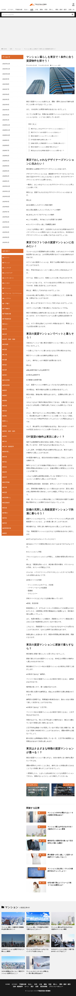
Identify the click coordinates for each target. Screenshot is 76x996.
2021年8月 (5, 84)
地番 (5, 359)
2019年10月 (6, 196)
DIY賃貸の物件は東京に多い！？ (40, 139)
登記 (5, 462)
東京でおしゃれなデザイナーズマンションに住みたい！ (47, 129)
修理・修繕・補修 (9, 339)
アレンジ (7, 262)
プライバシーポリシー (56, 986)
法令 (5, 441)
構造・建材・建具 (61, 9)
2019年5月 (5, 222)
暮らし (51, 9)
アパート (7, 257)
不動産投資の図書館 (44, 991)
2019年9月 (5, 201)
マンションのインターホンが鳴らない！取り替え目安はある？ (37, 972)
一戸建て (43, 840)
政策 (37, 986)
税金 (5, 467)
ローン (27, 986)
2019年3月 (5, 232)
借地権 (6, 344)
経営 (5, 472)
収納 (5, 349)
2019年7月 (5, 212)
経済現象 (7, 482)
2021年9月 (5, 79)
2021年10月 (6, 74)
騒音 (5, 533)
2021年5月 (5, 99)
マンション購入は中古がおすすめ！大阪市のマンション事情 (60, 828)
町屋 (5, 456)
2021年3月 (5, 109)
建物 (41, 9)
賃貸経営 (7, 502)
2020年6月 (5, 155)
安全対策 (7, 380)
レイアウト (7, 298)
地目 (5, 365)
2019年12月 (6, 186)
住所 (5, 334)
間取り (6, 513)
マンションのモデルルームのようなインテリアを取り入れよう (37, 950)
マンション (18, 49)
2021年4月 (5, 104)
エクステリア (8, 273)
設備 (5, 487)
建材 (5, 395)
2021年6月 (5, 94)
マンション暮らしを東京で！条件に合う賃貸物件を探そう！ (40, 49)
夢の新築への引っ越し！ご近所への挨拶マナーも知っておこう (60, 856)
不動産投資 (7, 319)
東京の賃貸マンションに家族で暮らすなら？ (44, 147)
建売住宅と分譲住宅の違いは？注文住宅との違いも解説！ (60, 842)
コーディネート (9, 278)
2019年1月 (5, 242)
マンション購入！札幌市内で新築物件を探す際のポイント (12, 928)
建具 (5, 390)
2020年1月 (5, 181)
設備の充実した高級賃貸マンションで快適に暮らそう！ (47, 143)
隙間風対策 (7, 528)
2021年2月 (5, 115)
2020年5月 (5, 161)
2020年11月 (6, 130)
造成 (5, 508)
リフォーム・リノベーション (13, 293)
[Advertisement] (38, 33)
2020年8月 (5, 145)
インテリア (7, 268)
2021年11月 (6, 69)
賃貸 (5, 492)
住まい (26, 9)
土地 (36, 9)
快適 (5, 405)
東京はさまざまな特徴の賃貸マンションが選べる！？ (46, 150)
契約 (5, 375)
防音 (5, 523)
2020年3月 (5, 171)
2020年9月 (5, 140)
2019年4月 (5, 227)
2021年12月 (6, 64)
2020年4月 (5, 166)
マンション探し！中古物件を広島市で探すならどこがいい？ (37, 928)
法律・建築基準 (9, 446)
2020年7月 (5, 150)
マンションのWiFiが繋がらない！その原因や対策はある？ (60, 814)
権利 (5, 436)
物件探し (7, 451)
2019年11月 (6, 191)
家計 (32, 986)
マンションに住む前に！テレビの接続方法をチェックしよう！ (60, 870)
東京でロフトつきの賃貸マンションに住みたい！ (45, 132)
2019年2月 (5, 237)
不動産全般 (18, 9)
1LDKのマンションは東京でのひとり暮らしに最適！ (12, 950)
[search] (73, 14)
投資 (46, 9)
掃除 (5, 416)
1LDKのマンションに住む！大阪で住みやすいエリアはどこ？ (62, 950)
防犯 (5, 518)
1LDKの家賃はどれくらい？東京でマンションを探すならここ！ (12, 972)
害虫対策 (7, 385)
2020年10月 (6, 135)
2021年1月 (5, 120)
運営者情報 (43, 986)
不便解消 (7, 308)
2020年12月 (6, 125)
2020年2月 (5, 176)
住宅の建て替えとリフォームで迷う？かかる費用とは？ (59, 884)
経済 (5, 477)
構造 (5, 426)
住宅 (31, 9)
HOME (3, 9)
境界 (5, 370)
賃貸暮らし (7, 497)
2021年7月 (5, 89)
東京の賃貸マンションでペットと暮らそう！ (44, 136)
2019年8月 (5, 206)
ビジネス (10, 9)
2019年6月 (5, 217)
